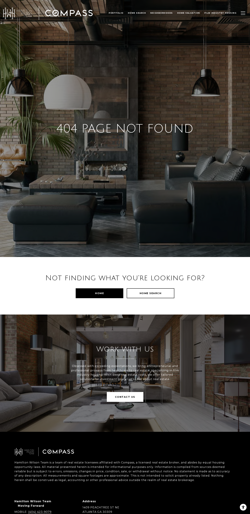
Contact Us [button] (125, 396)
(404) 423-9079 (40, 511)
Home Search (151, 293)
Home (99, 293)
